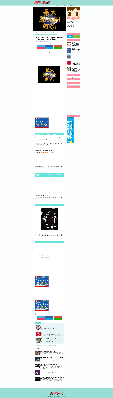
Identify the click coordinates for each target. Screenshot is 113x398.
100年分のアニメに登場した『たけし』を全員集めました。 (50, 338)
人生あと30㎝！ (47, 257)
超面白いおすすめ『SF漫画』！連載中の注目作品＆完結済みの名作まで (76, 44)
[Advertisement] (42, 59)
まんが (44, 5)
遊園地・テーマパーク (53, 345)
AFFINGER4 (64, 396)
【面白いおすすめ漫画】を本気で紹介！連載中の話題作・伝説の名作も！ (76, 57)
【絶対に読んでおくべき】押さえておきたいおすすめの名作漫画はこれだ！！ (76, 63)
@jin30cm (43, 255)
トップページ (36, 5)
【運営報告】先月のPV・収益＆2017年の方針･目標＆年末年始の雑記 (76, 50)
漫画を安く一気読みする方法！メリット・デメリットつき (49, 351)
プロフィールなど (65, 5)
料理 (57, 5)
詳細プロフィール (69, 29)
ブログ (51, 5)
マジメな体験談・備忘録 (39, 345)
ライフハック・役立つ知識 (46, 345)
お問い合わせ (72, 5)
